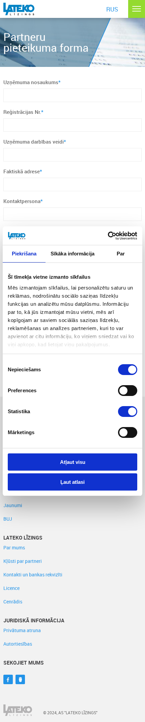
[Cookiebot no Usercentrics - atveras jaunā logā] (107, 235)
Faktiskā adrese (22, 171)
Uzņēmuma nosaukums (32, 82)
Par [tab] (121, 253)
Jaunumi (12, 505)
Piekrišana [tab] (24, 253)
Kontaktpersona (23, 201)
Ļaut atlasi (72, 482)
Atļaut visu (72, 462)
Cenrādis (12, 601)
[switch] (127, 390)
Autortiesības (17, 644)
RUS (112, 9)
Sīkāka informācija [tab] (72, 253)
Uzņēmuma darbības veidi (34, 141)
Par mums (14, 547)
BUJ (7, 519)
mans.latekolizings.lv (43, 8)
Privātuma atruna (22, 630)
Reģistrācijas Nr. (23, 111)
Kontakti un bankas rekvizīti (32, 574)
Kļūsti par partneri (22, 561)
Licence (11, 588)
